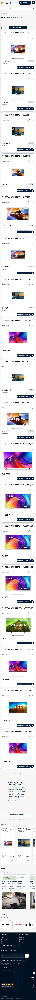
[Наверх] (33, 986)
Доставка (21, 944)
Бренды (21, 941)
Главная (21, 937)
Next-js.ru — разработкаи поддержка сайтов (12, 998)
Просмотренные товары (17, 820)
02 (18, 773)
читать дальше (13, 800)
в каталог (4, 824)
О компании (4, 939)
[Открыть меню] (33, 2)
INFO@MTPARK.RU (6, 971)
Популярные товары (17, 815)
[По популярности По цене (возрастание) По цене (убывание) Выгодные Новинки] (18, 27)
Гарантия (21, 946)
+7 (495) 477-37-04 (6, 968)
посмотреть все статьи (9, 872)
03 (21, 773)
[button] (18, 8)
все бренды (5, 917)
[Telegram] (34, 973)
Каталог (21, 939)
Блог (2, 937)
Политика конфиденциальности (6, 944)
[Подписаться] (27, 956)
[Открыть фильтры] (2, 27)
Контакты (3, 941)
